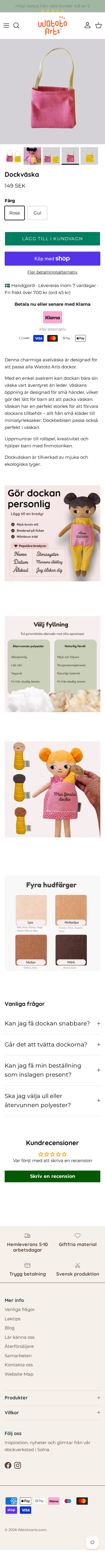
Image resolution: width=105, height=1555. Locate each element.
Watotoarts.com (32, 1529)
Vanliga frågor (20, 1309)
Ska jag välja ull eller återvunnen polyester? (38, 1100)
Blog (10, 1328)
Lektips (12, 1319)
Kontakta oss (19, 1364)
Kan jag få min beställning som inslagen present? (43, 1070)
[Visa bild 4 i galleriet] (52, 91)
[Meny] (6, 25)
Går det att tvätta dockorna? (46, 1044)
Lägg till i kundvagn (52, 238)
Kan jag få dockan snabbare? (47, 1023)
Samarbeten (18, 1355)
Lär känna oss (19, 1337)
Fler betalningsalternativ (52, 272)
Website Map (19, 1374)
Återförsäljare (19, 1346)
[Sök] (19, 25)
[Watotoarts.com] (52, 25)
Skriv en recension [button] (52, 1176)
